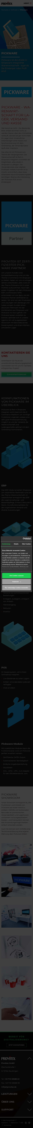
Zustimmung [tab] (6, 544)
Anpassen (15, 581)
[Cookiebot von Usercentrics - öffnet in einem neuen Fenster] (23, 539)
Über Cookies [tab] (26, 544)
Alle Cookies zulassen (16, 575)
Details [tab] (16, 544)
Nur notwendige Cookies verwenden (16, 587)
